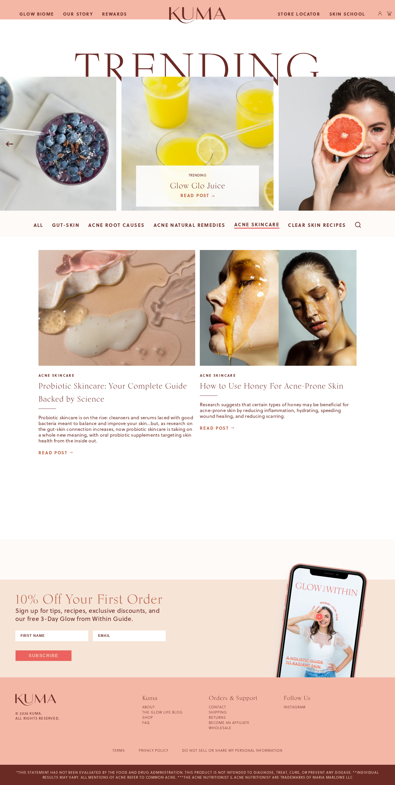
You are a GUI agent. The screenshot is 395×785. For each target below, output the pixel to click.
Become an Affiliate (229, 722)
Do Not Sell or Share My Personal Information (232, 750)
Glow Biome (36, 14)
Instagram (295, 707)
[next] (385, 144)
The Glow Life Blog (162, 712)
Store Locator (299, 14)
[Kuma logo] (197, 15)
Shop (147, 717)
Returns (217, 717)
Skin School (347, 14)
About (148, 707)
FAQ (146, 722)
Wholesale (220, 727)
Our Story (78, 14)
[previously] (9, 144)
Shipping (218, 712)
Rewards (114, 14)
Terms (118, 750)
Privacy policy (153, 750)
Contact (217, 707)
